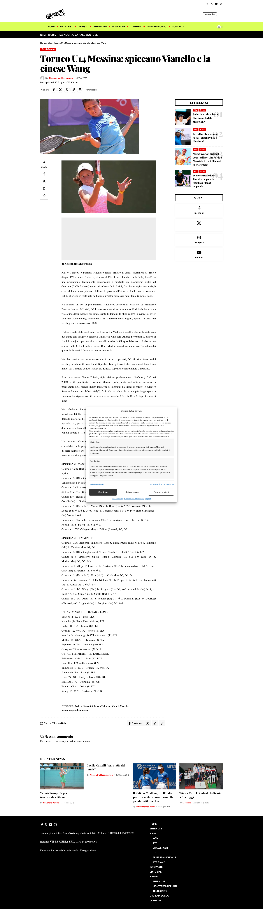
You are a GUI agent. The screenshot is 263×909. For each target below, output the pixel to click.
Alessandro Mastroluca (61, 78)
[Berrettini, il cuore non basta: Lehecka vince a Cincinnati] (183, 136)
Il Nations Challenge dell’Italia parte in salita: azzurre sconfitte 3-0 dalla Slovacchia (153, 797)
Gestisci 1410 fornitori (97, 484)
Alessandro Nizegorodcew (101, 775)
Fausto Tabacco (102, 706)
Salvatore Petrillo (51, 802)
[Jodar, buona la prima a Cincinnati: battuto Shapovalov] (183, 117)
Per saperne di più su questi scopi (162, 484)
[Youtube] (199, 254)
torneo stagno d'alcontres (74, 710)
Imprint (148, 498)
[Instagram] (221, 4)
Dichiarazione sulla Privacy (134, 498)
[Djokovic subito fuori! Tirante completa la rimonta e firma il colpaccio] (183, 178)
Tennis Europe (48, 49)
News (202, 110)
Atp (195, 110)
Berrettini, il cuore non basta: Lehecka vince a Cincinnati (205, 137)
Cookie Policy (117, 498)
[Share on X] (60, 90)
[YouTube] (216, 4)
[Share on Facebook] (54, 90)
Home (43, 43)
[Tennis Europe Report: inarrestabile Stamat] (62, 776)
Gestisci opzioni (161, 492)
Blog (50, 43)
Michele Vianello (120, 706)
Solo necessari (133, 492)
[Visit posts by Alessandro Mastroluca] (42, 78)
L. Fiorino (186, 802)
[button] (220, 14)
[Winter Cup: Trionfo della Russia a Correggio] (201, 776)
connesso (59, 741)
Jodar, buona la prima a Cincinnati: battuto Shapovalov (205, 118)
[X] (211, 4)
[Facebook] (207, 4)
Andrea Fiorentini (84, 706)
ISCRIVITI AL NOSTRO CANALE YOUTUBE (73, 34)
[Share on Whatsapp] (67, 90)
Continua (103, 492)
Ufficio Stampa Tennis (145, 806)
